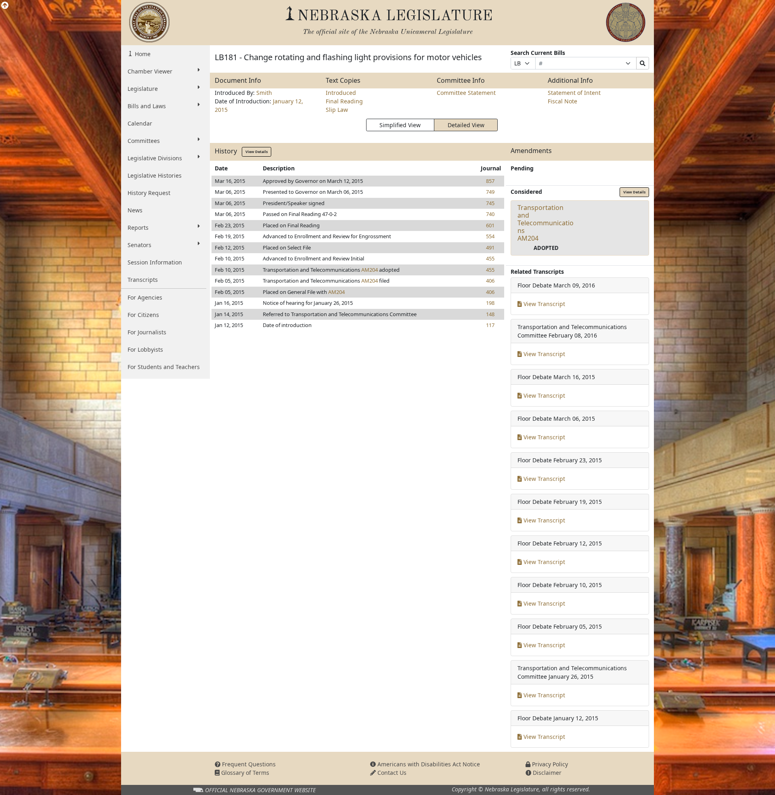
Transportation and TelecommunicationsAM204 (545, 223)
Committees (144, 141)
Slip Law (337, 109)
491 (490, 247)
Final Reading (344, 101)
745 (490, 203)
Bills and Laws (147, 106)
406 (490, 280)
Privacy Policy (549, 764)
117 (490, 325)
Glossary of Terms (244, 772)
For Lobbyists (145, 349)
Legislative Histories (155, 175)
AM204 (369, 269)
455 (490, 258)
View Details (256, 151)
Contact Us (391, 772)
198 (490, 302)
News (135, 210)
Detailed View (466, 125)
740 (490, 214)
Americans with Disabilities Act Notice (428, 764)
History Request (149, 193)
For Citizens (143, 315)
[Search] (642, 63)
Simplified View (400, 125)
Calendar (140, 123)
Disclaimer (546, 772)
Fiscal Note (562, 101)
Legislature (143, 88)
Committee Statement (466, 92)
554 (490, 236)
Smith (264, 92)
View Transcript (543, 304)
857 (490, 181)
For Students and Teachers (164, 367)
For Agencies (145, 297)
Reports (138, 227)
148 (490, 314)
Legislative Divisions (155, 158)
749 (490, 191)
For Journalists (147, 332)
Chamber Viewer (150, 71)
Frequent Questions (248, 764)
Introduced (341, 92)
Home (142, 54)
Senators (139, 245)
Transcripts (143, 279)
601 (490, 225)
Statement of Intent (574, 92)
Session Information (155, 262)
